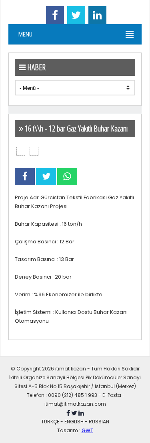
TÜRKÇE (50, 421)
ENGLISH (74, 421)
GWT (87, 430)
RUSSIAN (99, 421)
